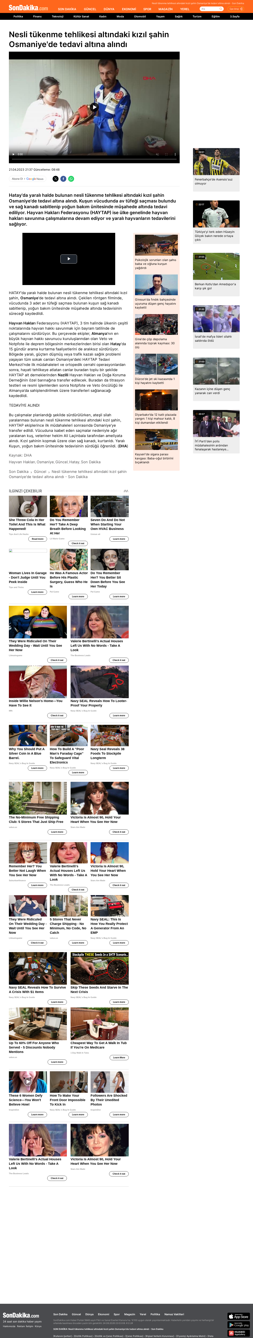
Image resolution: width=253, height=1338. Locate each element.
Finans (37, 16)
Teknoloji (58, 16)
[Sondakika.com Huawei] (238, 1333)
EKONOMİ (129, 9)
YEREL (184, 9)
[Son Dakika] (28, 8)
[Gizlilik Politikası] (83, 1336)
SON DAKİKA (67, 9)
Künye (38, 1326)
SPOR (147, 9)
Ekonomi (103, 1314)
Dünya (89, 1314)
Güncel (76, 1314)
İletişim (29, 1326)
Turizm (197, 16)
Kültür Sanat (81, 16)
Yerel (143, 1314)
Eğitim (216, 16)
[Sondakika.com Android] (238, 1324)
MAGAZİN (166, 9)
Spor (117, 1314)
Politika (18, 16)
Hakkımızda (9, 1326)
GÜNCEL (90, 9)
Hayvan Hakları (22, 323)
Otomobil (140, 16)
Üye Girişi (234, 9)
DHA (123, 446)
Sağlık (179, 16)
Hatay (115, 344)
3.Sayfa (234, 16)
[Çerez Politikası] (134, 1336)
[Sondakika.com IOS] (238, 1316)
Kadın (102, 16)
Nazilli (63, 375)
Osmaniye (29, 298)
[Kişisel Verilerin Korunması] (159, 1336)
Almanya (99, 333)
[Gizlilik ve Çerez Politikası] (109, 1336)
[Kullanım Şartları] (62, 1336)
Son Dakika (60, 1314)
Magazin (129, 1314)
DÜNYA (109, 9)
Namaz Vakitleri (174, 1314)
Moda (120, 16)
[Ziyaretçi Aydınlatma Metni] (190, 1336)
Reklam (21, 1326)
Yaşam (160, 16)
